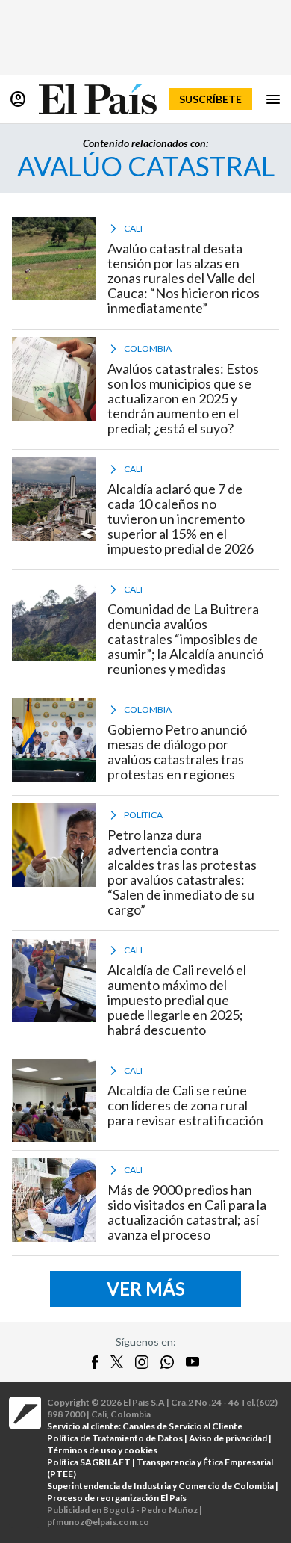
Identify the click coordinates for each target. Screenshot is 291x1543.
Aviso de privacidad (228, 1438)
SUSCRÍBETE (210, 99)
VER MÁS (146, 1288)
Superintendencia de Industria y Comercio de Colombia (160, 1485)
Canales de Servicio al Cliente (182, 1426)
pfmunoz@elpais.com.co (98, 1521)
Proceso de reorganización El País (117, 1497)
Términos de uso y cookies (102, 1450)
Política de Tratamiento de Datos (115, 1438)
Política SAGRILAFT (89, 1462)
